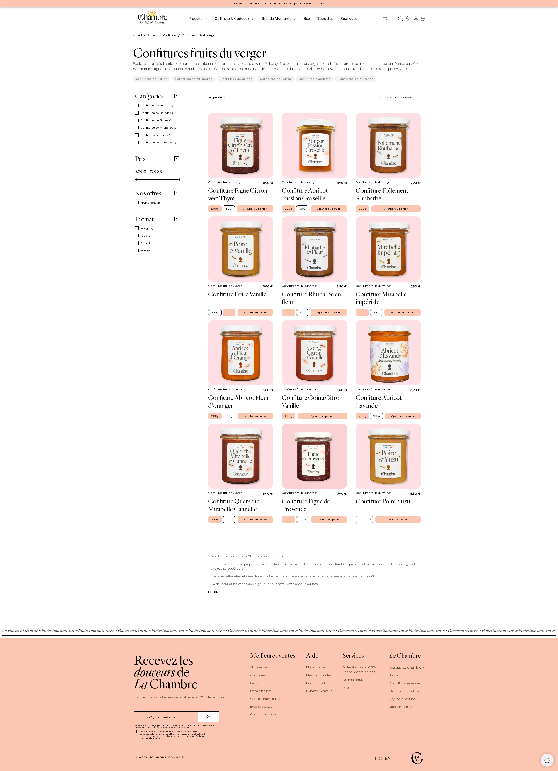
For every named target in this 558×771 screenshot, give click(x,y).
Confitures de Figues (151, 78)
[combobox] (364, 519)
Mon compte (315, 667)
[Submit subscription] (208, 716)
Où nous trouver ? (355, 680)
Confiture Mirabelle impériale (381, 298)
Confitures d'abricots (314, 78)
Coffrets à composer (265, 714)
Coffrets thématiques (265, 699)
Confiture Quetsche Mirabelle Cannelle (234, 505)
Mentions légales (401, 707)
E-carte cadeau (261, 706)
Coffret (146, 243)
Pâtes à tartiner (260, 691)
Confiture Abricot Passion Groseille (305, 194)
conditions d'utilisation (151, 727)
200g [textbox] (362, 519)
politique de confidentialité (196, 725)
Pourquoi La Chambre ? (406, 667)
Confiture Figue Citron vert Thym (237, 194)
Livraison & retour (319, 691)
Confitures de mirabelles (194, 78)
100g (145, 235)
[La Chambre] (152, 18)
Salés (254, 683)
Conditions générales (404, 683)
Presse (394, 675)
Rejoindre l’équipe (402, 699)
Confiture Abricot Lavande (379, 401)
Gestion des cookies (404, 691)
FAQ (345, 687)
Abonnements (260, 667)
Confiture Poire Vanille (237, 294)
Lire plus (214, 592)
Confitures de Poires (275, 78)
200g (146, 228)
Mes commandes (318, 675)
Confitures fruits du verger (226, 182)
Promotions (150, 202)
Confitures (258, 675)
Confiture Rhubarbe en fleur (311, 298)
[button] (174, 95)
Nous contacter (317, 683)
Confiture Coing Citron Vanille (312, 401)
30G (145, 250)
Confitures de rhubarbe (355, 78)
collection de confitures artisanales (188, 63)
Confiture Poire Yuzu (383, 501)
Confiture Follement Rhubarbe (382, 194)
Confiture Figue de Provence (306, 505)
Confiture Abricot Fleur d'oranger (238, 401)
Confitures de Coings (236, 78)
